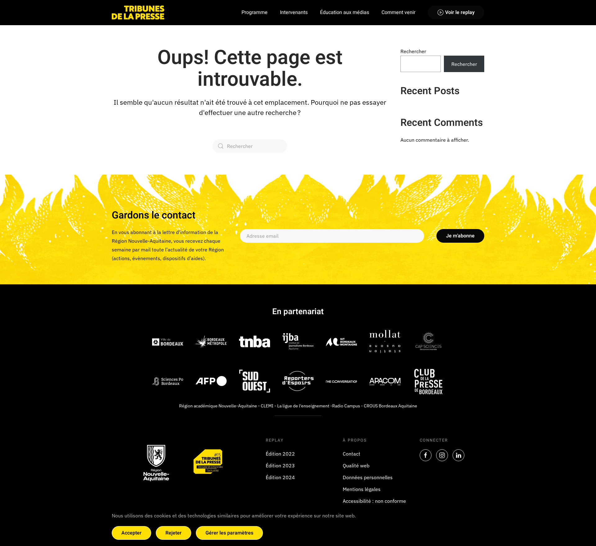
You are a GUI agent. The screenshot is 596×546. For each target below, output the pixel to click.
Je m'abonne (460, 236)
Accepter (131, 533)
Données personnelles (368, 477)
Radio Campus (346, 406)
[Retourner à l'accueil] (138, 12)
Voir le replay (460, 12)
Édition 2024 (280, 477)
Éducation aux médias (344, 12)
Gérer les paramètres (229, 533)
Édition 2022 (280, 454)
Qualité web (356, 465)
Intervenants (294, 12)
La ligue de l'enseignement (303, 406)
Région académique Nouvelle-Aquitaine (218, 406)
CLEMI (267, 406)
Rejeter (173, 533)
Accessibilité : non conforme (374, 501)
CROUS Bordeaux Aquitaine (390, 406)
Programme (255, 12)
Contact (351, 454)
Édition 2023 (280, 465)
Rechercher (413, 51)
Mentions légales (362, 489)
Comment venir (398, 12)
